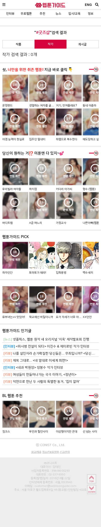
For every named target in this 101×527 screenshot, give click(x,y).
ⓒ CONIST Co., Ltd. (50, 445)
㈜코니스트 (50, 463)
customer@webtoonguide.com (55, 486)
